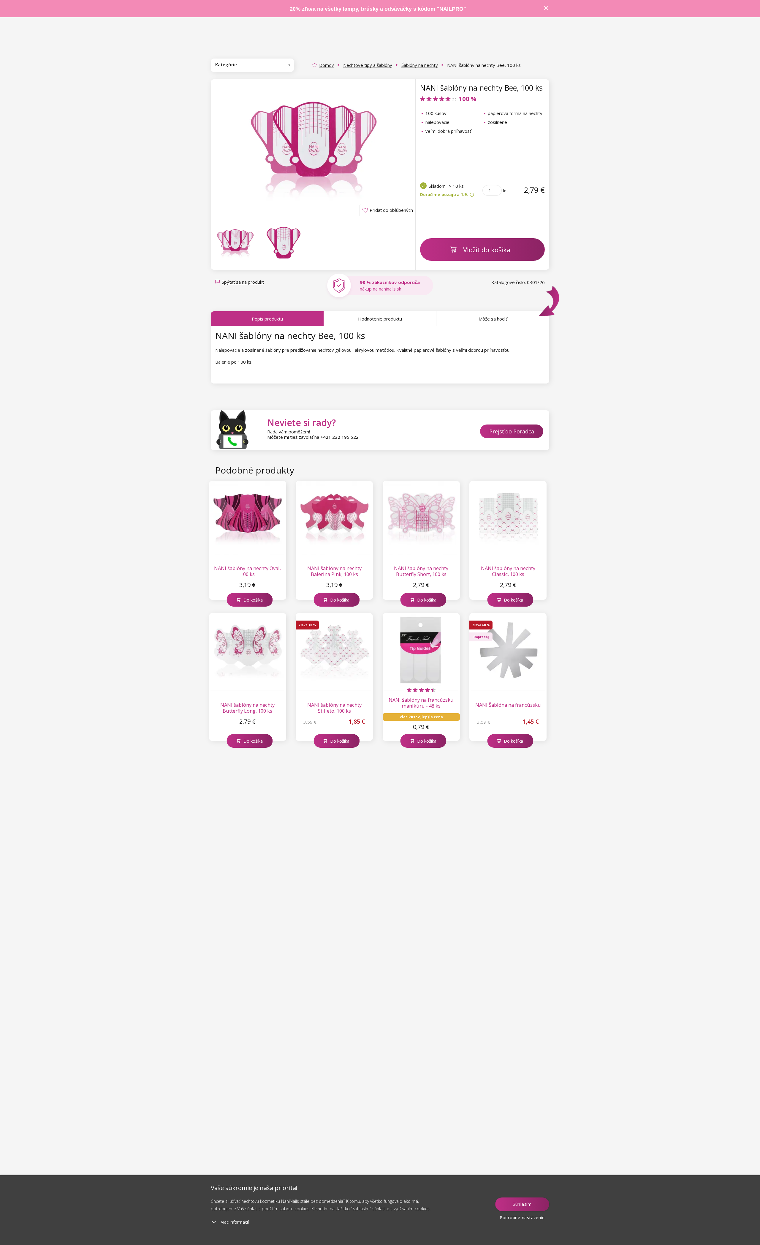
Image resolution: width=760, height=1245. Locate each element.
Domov (326, 65)
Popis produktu (267, 319)
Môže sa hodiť (493, 319)
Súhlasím (522, 1204)
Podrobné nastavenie (522, 1217)
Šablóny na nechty (419, 65)
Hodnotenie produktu (380, 319)
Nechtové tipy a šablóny (367, 65)
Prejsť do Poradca (511, 431)
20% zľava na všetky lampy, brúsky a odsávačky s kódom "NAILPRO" (378, 9)
